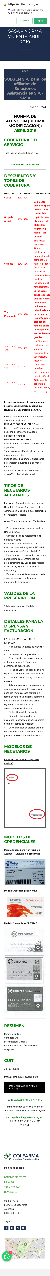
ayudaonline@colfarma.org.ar (27, 1117)
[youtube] (23, 1228)
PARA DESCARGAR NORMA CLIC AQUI (23, 1087)
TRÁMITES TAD (12, 1187)
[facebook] (6, 1228)
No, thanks (24, 21)
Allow (40, 21)
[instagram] (18, 1228)
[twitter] (12, 1228)
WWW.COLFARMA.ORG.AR (27, 1100)
